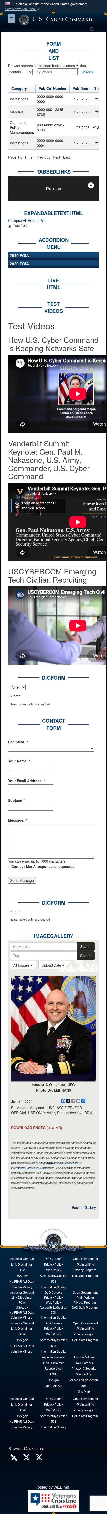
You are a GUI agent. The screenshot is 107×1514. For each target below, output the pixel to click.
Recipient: (18, 741)
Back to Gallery (84, 1207)
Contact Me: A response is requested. (43, 866)
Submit (14, 695)
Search (85, 946)
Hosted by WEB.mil (52, 1487)
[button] (23, 9)
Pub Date (80, 88)
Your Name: (19, 760)
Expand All (36, 220)
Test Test (20, 225)
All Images (22, 965)
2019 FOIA (19, 256)
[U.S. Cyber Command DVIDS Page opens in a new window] (14, 1457)
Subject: (16, 800)
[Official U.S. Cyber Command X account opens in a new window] (26, 1459)
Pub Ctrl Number (52, 88)
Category (19, 88)
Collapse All (17, 220)
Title (98, 88)
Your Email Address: (26, 780)
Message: (17, 820)
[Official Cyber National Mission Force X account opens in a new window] (39, 1459)
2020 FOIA (19, 264)
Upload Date (52, 965)
